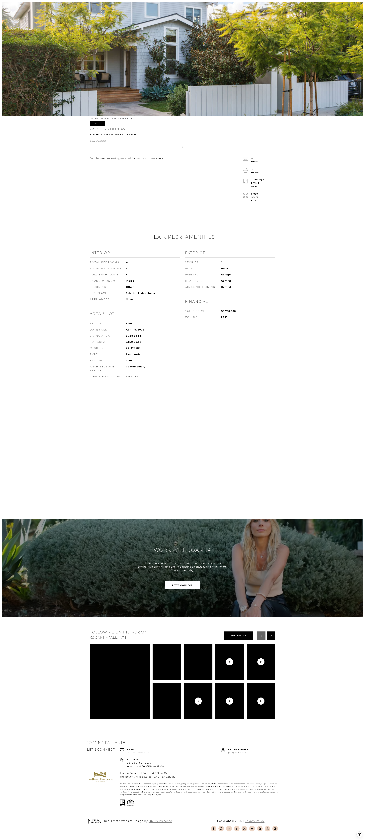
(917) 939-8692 (237, 752)
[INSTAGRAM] (221, 828)
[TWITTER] (244, 828)
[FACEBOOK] (213, 828)
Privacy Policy (254, 821)
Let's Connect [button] (182, 585)
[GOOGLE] (275, 828)
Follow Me (238, 635)
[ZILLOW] (260, 828)
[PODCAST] (267, 828)
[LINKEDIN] (229, 828)
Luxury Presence (160, 821)
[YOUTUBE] (252, 828)
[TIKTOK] (237, 828)
